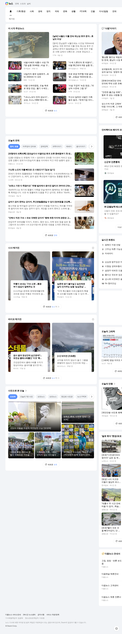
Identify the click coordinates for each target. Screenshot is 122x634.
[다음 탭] (91, 146)
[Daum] (7, 3)
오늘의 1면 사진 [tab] (26, 396)
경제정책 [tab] (44, 146)
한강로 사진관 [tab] (67, 396)
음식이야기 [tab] (80, 146)
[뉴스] (11, 3)
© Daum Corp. (11, 626)
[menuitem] (10, 11)
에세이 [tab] (69, 146)
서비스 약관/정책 (52, 615)
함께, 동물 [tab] (14, 146)
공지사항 (41, 615)
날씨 (29, 3)
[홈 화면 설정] (116, 628)
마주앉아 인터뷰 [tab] (29, 146)
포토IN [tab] (12, 396)
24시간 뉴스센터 (29, 615)
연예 (17, 3)
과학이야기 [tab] (57, 146)
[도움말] (93, 248)
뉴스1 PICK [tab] (81, 396)
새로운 (52, 110)
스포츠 (23, 3)
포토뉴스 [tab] (41, 396)
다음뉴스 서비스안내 (13, 615)
